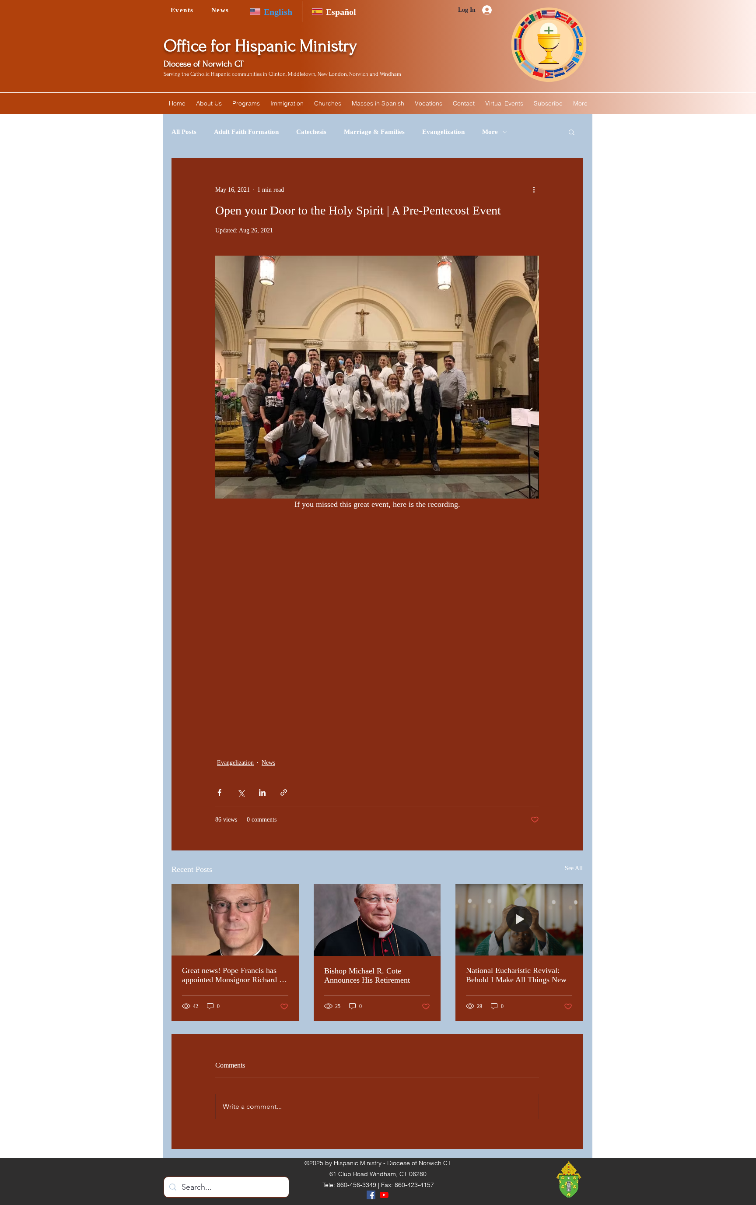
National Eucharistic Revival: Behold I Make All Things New (516, 975)
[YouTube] (384, 1195)
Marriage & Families (374, 131)
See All (574, 868)
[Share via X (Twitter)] (241, 792)
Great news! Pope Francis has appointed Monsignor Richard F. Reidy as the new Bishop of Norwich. (233, 975)
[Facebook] (371, 1195)
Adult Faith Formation (246, 131)
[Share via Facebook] (219, 792)
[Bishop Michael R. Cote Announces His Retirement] (377, 920)
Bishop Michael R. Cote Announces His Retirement (367, 975)
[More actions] (533, 189)
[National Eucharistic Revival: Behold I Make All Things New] (519, 920)
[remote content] (377, 605)
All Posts (184, 131)
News (268, 762)
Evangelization (443, 131)
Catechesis (311, 131)
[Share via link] (284, 792)
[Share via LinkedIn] (262, 792)
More (490, 131)
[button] (209, 103)
